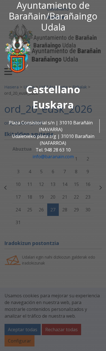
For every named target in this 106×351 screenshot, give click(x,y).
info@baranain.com (53, 156)
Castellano (53, 89)
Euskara (53, 105)
